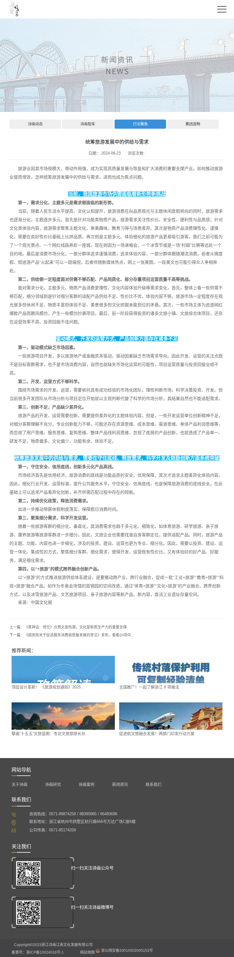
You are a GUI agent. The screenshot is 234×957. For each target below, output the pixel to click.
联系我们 (153, 784)
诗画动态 (35, 124)
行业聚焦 (140, 124)
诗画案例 (86, 784)
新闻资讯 (120, 784)
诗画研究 (53, 784)
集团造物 (193, 124)
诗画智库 (87, 124)
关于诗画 (19, 784)
